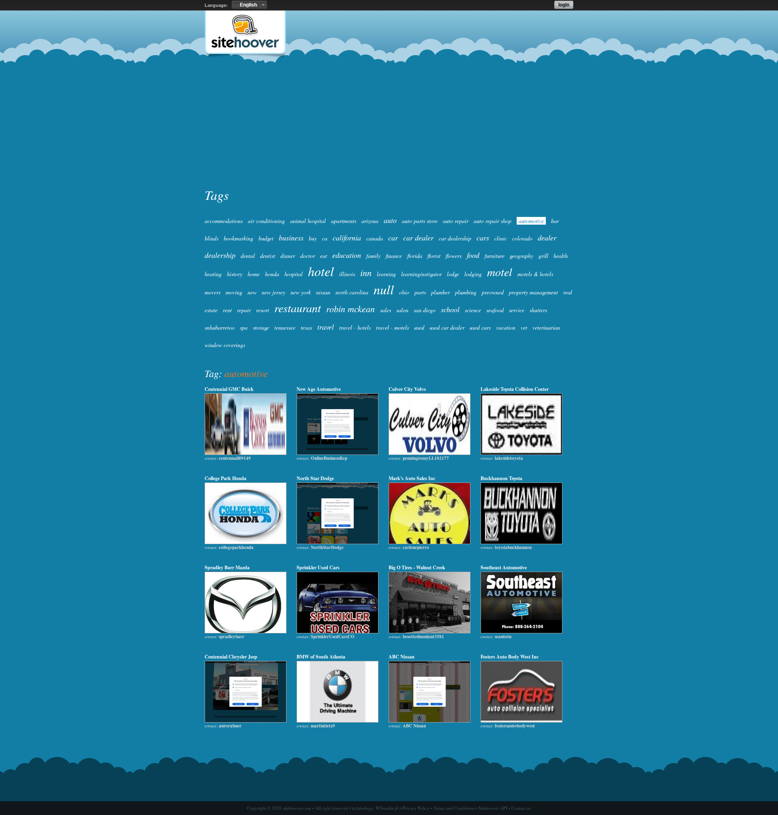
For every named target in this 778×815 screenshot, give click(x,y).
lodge (453, 274)
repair (244, 310)
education (346, 255)
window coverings (225, 345)
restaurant (297, 307)
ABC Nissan (402, 656)
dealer (547, 237)
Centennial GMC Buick (229, 389)
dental (248, 256)
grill (543, 256)
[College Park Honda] (245, 542)
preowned (493, 292)
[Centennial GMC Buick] (245, 453)
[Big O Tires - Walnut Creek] (429, 631)
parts (420, 292)
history (234, 274)
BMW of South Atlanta (321, 656)
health (561, 256)
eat (323, 256)
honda (272, 274)
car (393, 237)
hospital (293, 274)
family (373, 256)
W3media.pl (387, 808)
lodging (473, 274)
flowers (454, 256)
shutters (538, 310)
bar (555, 221)
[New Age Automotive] (337, 453)
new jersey (273, 292)
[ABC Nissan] (429, 720)
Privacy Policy (416, 808)
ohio (404, 292)
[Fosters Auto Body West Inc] (521, 720)
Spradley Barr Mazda (227, 567)
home (254, 274)
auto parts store (420, 221)
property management (533, 292)
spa (244, 327)
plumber (440, 292)
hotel (321, 271)
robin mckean (350, 308)
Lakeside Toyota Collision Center (515, 389)
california (347, 237)
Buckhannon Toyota (501, 478)
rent (227, 310)
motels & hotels (535, 274)
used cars (480, 327)
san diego (425, 310)
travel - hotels (355, 327)
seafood (495, 310)
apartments (343, 221)
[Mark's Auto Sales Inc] (429, 542)
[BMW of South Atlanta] (337, 720)
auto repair (455, 221)
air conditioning (266, 221)
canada (374, 238)
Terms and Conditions (454, 808)
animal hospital (308, 221)
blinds (211, 238)
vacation (505, 327)
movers (212, 292)
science (473, 310)
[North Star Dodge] (337, 542)
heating (213, 274)
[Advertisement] (389, 124)
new (252, 292)
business (291, 237)
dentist (267, 256)
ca (324, 238)
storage (261, 327)
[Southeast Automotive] (521, 631)
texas (306, 327)
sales (385, 310)
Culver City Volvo (407, 389)
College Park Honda (225, 478)
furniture (494, 256)
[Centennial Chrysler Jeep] (245, 720)
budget (266, 238)
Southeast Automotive (504, 567)
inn (366, 272)
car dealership (455, 238)
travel (325, 327)
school (450, 309)
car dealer (418, 237)
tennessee (284, 327)
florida (414, 256)
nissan (323, 292)
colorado (522, 238)
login (563, 5)
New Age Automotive (319, 389)
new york (301, 292)
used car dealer (447, 327)
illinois (347, 274)
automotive (531, 221)
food (473, 255)
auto (390, 220)
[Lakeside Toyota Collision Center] (521, 453)
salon (402, 310)
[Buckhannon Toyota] (521, 542)
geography (521, 256)
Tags (217, 195)
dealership (220, 255)
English (248, 5)
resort (262, 310)
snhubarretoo (220, 327)
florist (433, 256)
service (516, 310)
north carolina (352, 292)
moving (234, 292)
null (384, 289)
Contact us (521, 808)
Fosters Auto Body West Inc (510, 656)
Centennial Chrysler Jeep (231, 656)
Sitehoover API (493, 808)
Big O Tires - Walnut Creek (417, 567)
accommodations (224, 221)
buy (313, 238)
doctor (307, 256)
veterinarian (546, 327)
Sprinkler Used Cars (318, 567)
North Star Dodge (315, 478)
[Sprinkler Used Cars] (337, 631)
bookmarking (238, 238)
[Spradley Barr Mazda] (245, 631)
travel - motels (392, 327)
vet (524, 327)
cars (483, 237)
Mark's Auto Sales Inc (412, 478)
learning (386, 274)
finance (394, 256)
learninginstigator (421, 274)
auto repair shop (492, 221)
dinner (287, 256)
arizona (369, 221)
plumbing (466, 292)
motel (499, 271)
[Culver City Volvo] (429, 453)
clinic (500, 238)
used (419, 327)
